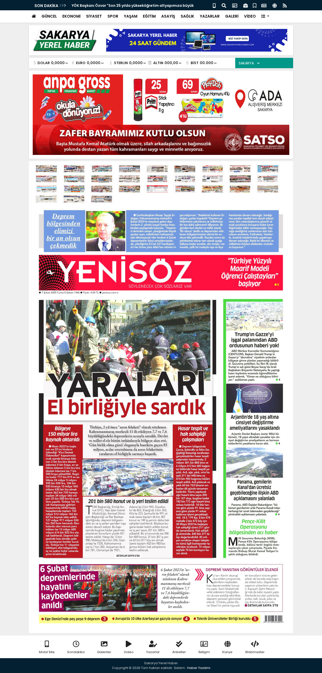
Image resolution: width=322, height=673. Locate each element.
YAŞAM (130, 16)
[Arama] (224, 5)
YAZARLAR (210, 16)
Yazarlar (153, 652)
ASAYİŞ (168, 16)
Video (129, 652)
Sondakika (76, 652)
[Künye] (274, 5)
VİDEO (250, 16)
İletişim (204, 652)
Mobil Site (47, 652)
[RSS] (284, 5)
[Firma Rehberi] (245, 5)
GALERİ (231, 16)
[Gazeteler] (264, 5)
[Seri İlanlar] (254, 5)
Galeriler (104, 652)
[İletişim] (235, 5)
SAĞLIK (187, 16)
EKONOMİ (71, 16)
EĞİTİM (149, 16)
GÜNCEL (49, 16)
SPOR (112, 16)
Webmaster (255, 652)
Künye (227, 652)
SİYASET (94, 16)
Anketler (179, 652)
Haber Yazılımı (198, 667)
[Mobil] (214, 5)
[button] (265, 16)
